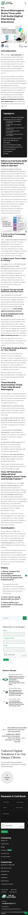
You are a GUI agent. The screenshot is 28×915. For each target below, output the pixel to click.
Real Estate (5, 881)
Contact (7, 778)
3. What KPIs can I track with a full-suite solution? (12, 605)
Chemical (4, 877)
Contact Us (5, 853)
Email (5, 645)
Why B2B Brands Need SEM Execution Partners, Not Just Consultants (17, 729)
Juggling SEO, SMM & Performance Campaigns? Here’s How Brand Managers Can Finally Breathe (11, 738)
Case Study (5, 843)
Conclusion (8, 151)
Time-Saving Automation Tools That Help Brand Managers (12, 140)
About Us (4, 840)
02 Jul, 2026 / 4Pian (14, 699)
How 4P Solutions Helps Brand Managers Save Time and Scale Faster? (12, 147)
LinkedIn (4, 892)
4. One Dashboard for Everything (13, 131)
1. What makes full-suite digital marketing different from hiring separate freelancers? (11, 575)
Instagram (13, 892)
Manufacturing (6, 868)
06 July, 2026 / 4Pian (15, 688)
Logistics (4, 874)
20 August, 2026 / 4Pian (16, 674)
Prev (4, 729)
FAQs (6, 153)
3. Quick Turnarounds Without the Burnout (15, 128)
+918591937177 (9, 903)
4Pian (7, 46)
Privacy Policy (5, 856)
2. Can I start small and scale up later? (10, 598)
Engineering (5, 871)
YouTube (14, 889)
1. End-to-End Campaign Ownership (13, 122)
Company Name (8, 638)
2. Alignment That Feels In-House (14, 125)
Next (23, 738)
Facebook (4, 889)
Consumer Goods (7, 884)
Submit (6, 659)
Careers (6, 850)
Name (5, 630)
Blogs (3, 847)
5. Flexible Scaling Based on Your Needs (14, 135)
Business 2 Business (7, 864)
